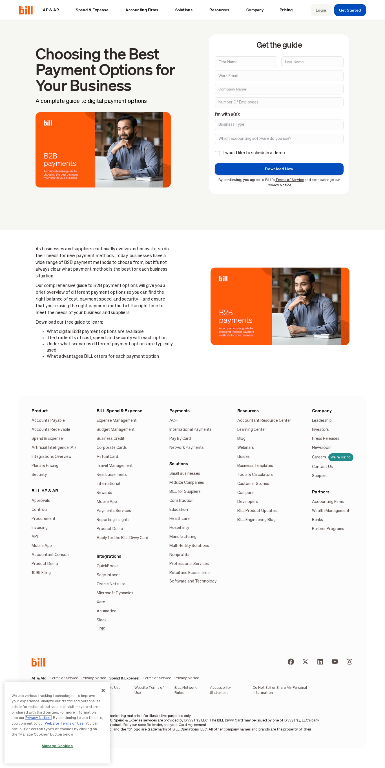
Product (40, 410)
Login (321, 10)
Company (322, 410)
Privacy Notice (279, 185)
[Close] (103, 690)
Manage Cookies (57, 746)
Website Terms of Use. (65, 723)
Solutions (178, 463)
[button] (53, 10)
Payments (179, 410)
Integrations (109, 556)
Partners (320, 492)
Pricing (286, 9)
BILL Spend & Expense (119, 410)
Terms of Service (289, 180)
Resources (248, 410)
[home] (28, 10)
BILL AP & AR (45, 490)
